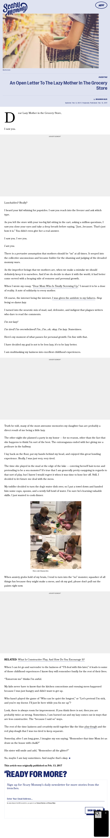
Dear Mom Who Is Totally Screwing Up (55, 286)
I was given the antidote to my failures (73, 298)
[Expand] (97, 813)
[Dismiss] (106, 813)
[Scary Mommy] (15, 8)
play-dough (91, 727)
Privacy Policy (51, 803)
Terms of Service (41, 803)
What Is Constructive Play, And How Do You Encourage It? (51, 659)
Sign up (91, 810)
